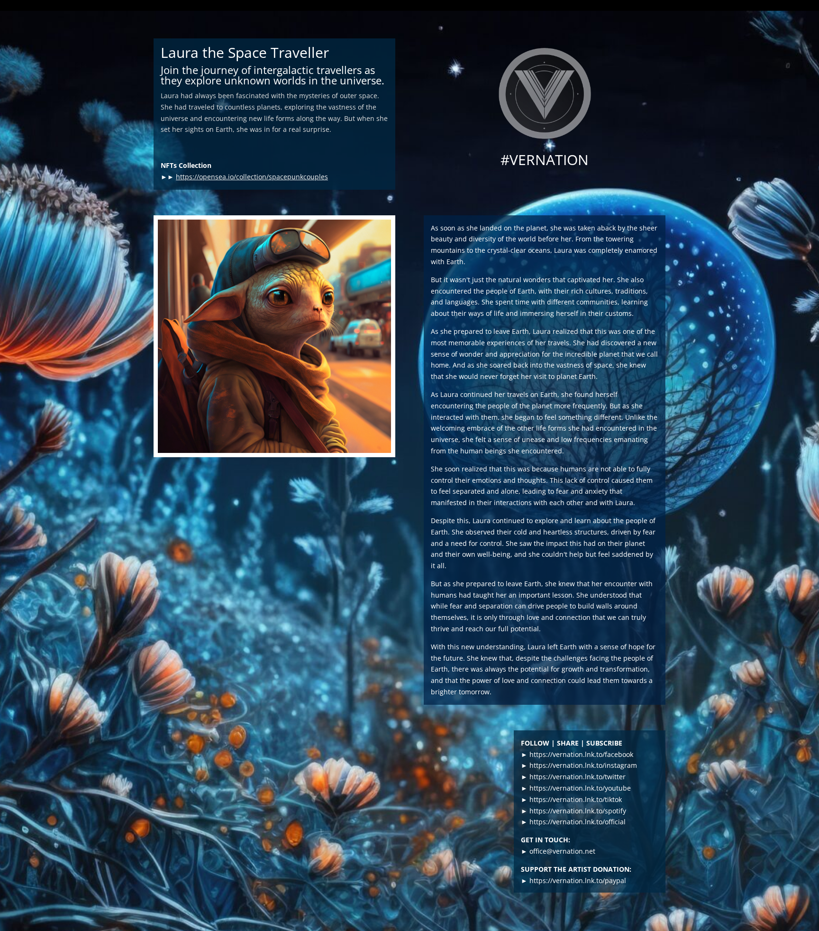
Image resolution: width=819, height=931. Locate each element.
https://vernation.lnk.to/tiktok (575, 799)
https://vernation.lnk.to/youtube (580, 788)
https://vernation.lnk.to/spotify (577, 810)
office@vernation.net (562, 851)
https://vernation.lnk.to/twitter (577, 776)
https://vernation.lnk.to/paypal (577, 880)
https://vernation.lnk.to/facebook (581, 754)
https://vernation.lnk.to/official (577, 821)
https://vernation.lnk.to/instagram (583, 765)
